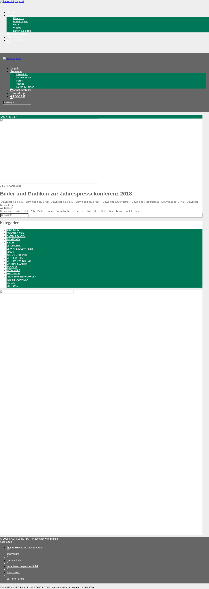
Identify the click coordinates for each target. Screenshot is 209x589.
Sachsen (80, 211)
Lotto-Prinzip (14, 37)
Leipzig (16, 211)
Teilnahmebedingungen (21, 277)
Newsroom (13, 15)
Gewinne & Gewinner (20, 249)
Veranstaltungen (17, 280)
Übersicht (18, 18)
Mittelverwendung (19, 261)
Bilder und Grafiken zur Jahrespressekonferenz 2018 (66, 194)
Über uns (12, 286)
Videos (17, 27)
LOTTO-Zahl (28, 211)
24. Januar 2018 (11, 185)
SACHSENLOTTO (96, 211)
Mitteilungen (20, 21)
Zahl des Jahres (133, 211)
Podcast (12, 267)
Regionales (13, 274)
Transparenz (13, 572)
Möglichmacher (17, 264)
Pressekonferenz (65, 211)
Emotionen (13, 240)
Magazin (11, 12)
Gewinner (5, 211)
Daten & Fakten (22, 31)
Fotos (16, 24)
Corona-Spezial (16, 233)
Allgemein (13, 230)
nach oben (6, 542)
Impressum (13, 554)
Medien (41, 211)
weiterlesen (6, 208)
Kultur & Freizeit (17, 255)
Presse (50, 211)
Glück (10, 252)
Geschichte (14, 246)
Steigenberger (115, 211)
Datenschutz (14, 560)
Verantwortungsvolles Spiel (22, 566)
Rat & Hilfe (13, 270)
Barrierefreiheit (15, 578)
